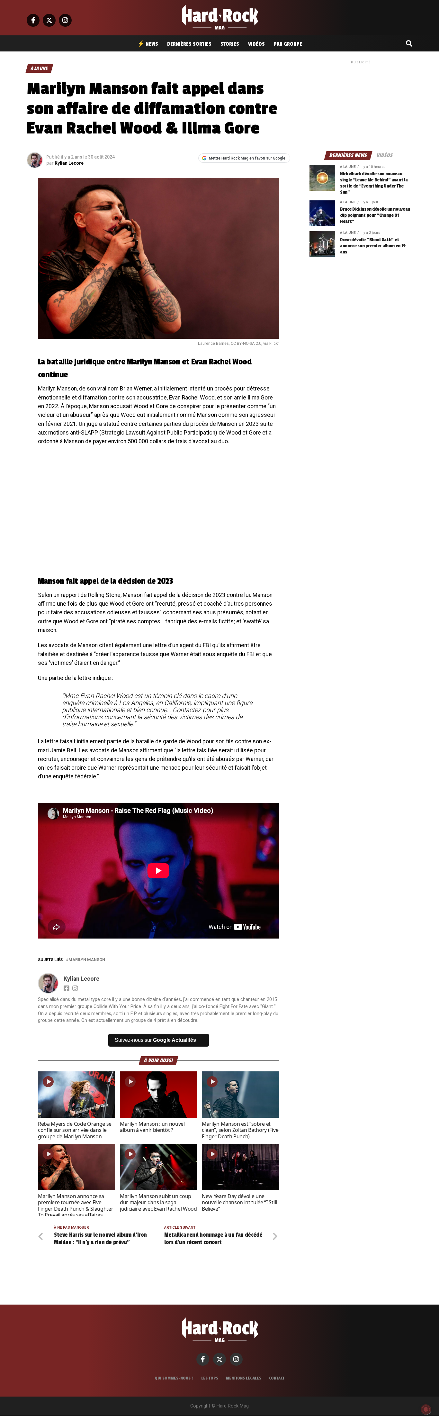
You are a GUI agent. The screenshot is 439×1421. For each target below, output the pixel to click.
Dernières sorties (189, 44)
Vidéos (256, 44)
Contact (276, 1378)
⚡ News (147, 44)
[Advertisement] (360, 105)
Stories (229, 44)
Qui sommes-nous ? (174, 1378)
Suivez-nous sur (155, 1040)
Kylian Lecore (69, 163)
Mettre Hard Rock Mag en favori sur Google (247, 158)
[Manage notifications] (426, 1409)
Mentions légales (243, 1378)
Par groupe (288, 44)
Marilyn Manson (86, 960)
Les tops (209, 1378)
